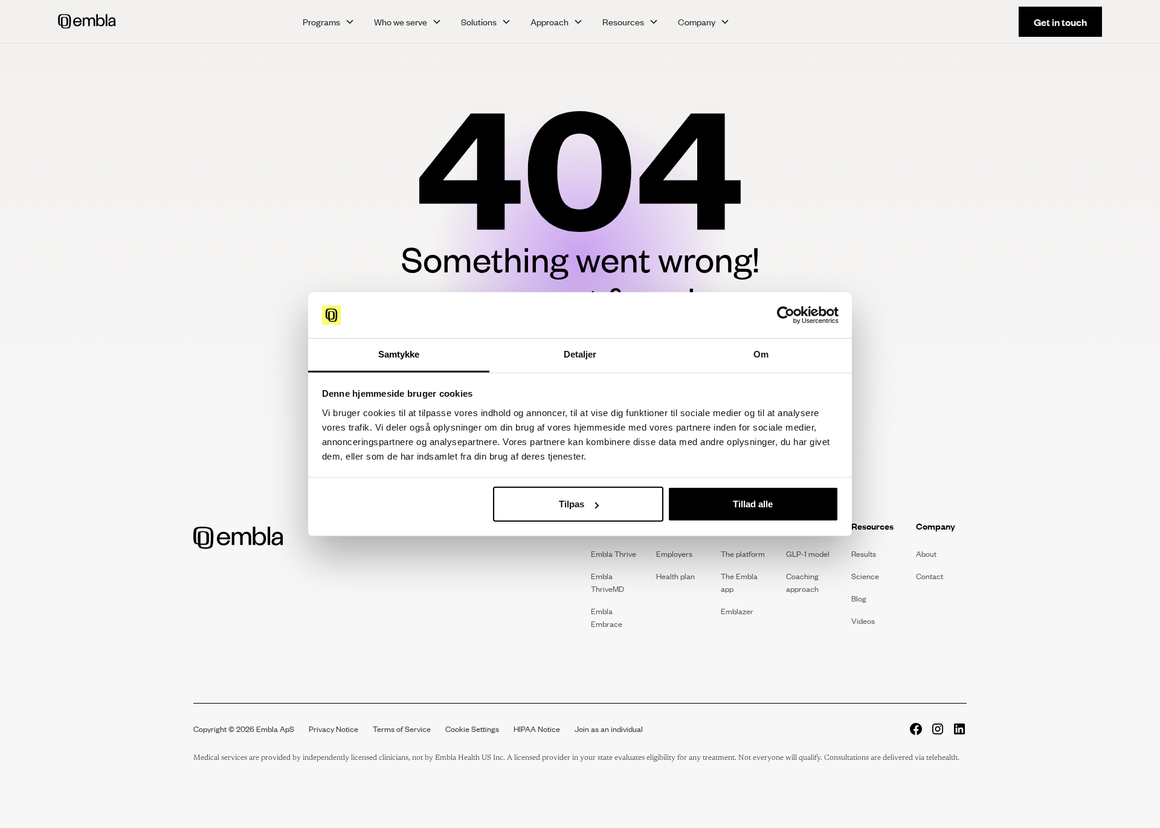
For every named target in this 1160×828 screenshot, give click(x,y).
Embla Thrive (613, 553)
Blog (858, 598)
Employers (674, 553)
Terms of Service (402, 729)
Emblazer (737, 611)
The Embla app (739, 582)
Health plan (675, 576)
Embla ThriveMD (607, 582)
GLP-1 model (808, 553)
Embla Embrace (606, 617)
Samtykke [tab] (399, 354)
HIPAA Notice (537, 729)
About (926, 553)
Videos (863, 620)
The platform (743, 553)
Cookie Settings (472, 729)
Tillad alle (753, 504)
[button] (328, 22)
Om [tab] (760, 354)
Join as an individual (609, 729)
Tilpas (571, 504)
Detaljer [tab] (580, 354)
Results (863, 553)
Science (865, 576)
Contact (929, 576)
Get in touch (1060, 21)
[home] (154, 21)
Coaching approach (802, 582)
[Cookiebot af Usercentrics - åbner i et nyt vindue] (786, 315)
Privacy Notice (333, 729)
